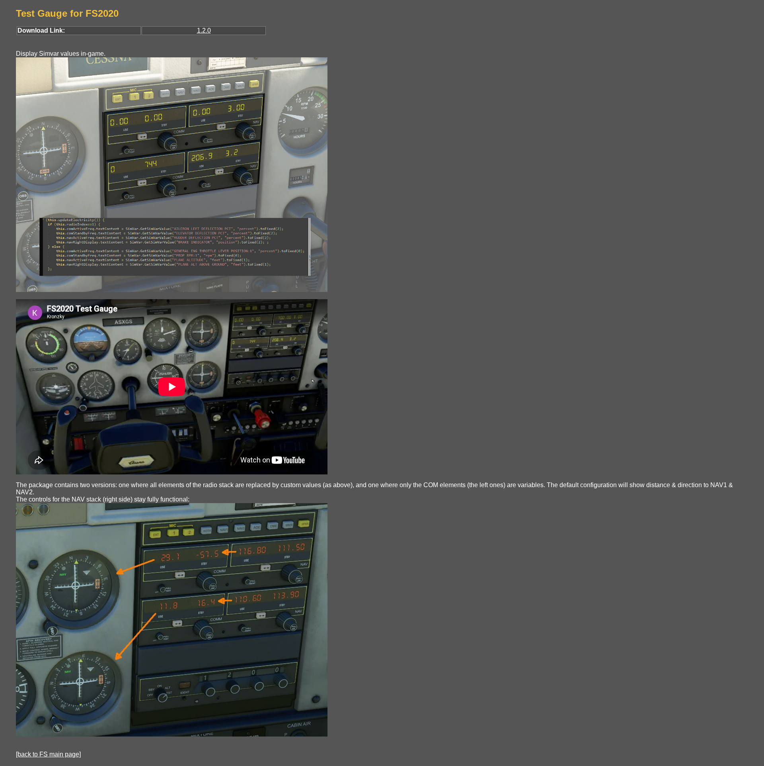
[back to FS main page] (48, 754)
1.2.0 (204, 30)
